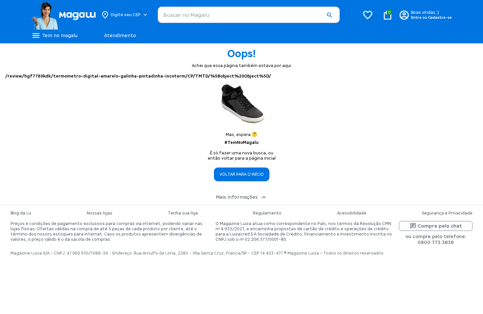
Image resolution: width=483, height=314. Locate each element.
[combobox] (249, 15)
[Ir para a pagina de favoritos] (367, 14)
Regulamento (267, 213)
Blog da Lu (21, 213)
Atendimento (120, 35)
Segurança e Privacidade (447, 213)
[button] (329, 15)
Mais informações (237, 197)
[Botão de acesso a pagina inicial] (63, 15)
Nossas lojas (99, 213)
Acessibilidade (351, 213)
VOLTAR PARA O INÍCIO (241, 174)
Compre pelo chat (440, 226)
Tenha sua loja (183, 213)
